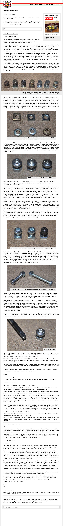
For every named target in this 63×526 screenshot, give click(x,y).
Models (51, 4)
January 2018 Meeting (9, 14)
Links (55, 4)
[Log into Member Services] (59, 4)
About (36, 4)
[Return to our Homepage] (7, 4)
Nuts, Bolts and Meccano (10, 33)
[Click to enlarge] (31, 125)
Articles (46, 4)
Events (41, 4)
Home (31, 4)
